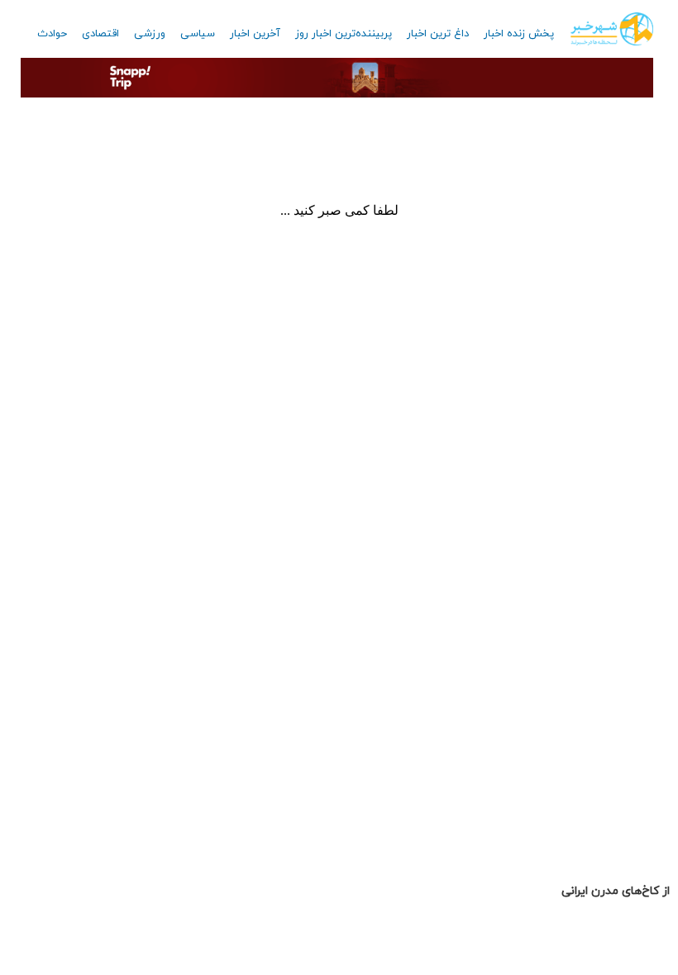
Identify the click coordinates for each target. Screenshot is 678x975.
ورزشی (149, 33)
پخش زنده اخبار (519, 33)
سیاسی (197, 33)
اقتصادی (100, 33)
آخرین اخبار (255, 33)
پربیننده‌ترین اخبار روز (343, 33)
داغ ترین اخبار (438, 33)
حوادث (52, 33)
